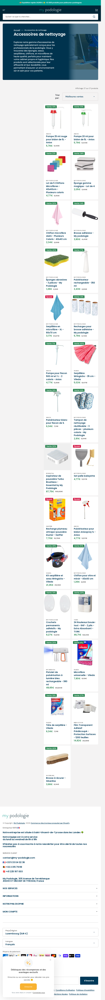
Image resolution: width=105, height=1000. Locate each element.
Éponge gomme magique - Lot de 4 (84, 185)
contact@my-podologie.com (19, 857)
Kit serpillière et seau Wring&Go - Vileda (55, 578)
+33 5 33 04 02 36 (15, 862)
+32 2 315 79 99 (14, 867)
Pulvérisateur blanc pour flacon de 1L (56, 422)
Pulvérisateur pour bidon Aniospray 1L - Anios (85, 531)
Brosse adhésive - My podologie (84, 235)
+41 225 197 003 (14, 871)
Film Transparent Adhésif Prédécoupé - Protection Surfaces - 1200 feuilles (85, 731)
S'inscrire (89, 980)
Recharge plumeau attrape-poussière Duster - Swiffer (56, 531)
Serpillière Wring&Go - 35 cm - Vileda (84, 376)
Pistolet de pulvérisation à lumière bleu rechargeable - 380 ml (56, 678)
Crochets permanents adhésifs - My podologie (53, 627)
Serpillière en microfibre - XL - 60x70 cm (55, 329)
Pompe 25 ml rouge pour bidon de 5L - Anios (56, 139)
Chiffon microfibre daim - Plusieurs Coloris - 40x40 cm (56, 236)
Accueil (17, 30)
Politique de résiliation (78, 994)
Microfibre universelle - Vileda (84, 674)
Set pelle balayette (84, 475)
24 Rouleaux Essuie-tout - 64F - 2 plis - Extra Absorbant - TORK (85, 627)
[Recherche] (94, 17)
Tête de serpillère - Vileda (56, 727)
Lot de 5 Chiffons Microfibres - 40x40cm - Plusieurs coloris (55, 188)
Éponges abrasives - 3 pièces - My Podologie (56, 282)
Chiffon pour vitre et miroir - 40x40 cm (85, 577)
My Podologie (19, 823)
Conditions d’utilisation (65, 990)
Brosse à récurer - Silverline (56, 780)
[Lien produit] (57, 127)
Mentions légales (60, 994)
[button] (4, 10)
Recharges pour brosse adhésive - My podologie (84, 329)
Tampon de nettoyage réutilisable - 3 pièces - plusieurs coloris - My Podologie (83, 428)
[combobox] (50, 17)
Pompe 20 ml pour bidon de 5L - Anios (84, 138)
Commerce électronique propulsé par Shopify (50, 823)
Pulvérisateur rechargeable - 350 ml (84, 282)
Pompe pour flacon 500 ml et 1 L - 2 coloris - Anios (56, 376)
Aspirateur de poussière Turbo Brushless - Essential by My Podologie (55, 482)
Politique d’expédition (85, 990)
